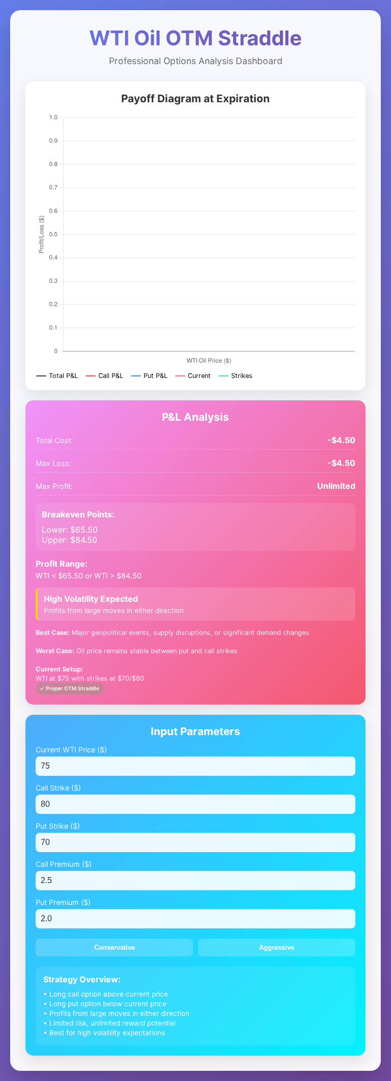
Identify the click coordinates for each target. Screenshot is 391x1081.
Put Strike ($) (58, 826)
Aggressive (276, 947)
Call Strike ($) (58, 787)
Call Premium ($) (64, 864)
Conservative (114, 947)
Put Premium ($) (63, 902)
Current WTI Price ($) (71, 749)
